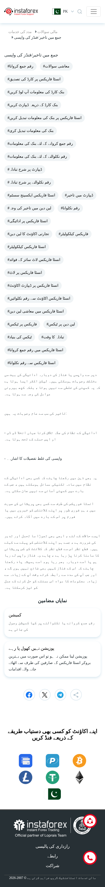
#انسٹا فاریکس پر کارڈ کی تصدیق (34, 79)
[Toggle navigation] (93, 11)
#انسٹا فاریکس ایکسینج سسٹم (31, 195)
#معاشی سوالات (56, 66)
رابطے (52, 856)
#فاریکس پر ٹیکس (22, 324)
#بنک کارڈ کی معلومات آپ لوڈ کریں (36, 92)
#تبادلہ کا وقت (52, 337)
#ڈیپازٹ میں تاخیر (79, 195)
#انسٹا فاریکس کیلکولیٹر (27, 247)
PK (65, 11)
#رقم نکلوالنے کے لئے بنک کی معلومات (37, 157)
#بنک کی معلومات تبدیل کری (31, 131)
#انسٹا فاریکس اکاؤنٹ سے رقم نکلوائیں (39, 298)
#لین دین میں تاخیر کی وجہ (29, 208)
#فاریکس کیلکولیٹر (73, 234)
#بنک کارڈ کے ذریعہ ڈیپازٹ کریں (33, 105)
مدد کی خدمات (20, 32)
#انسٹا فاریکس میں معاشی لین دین (36, 311)
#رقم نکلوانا (70, 208)
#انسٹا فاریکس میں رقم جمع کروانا (35, 350)
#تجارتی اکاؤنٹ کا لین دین (28, 234)
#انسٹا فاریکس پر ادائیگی (28, 221)
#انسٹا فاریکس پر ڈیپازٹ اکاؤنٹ (33, 285)
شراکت (52, 865)
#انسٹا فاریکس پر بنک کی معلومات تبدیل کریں (45, 118)
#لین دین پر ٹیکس (61, 324)
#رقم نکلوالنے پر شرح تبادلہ (29, 182)
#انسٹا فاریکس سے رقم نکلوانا (31, 363)
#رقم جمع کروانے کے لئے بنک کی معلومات (40, 144)
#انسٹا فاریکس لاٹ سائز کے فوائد (34, 260)
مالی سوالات (47, 32)
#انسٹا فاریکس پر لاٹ (25, 273)
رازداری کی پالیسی (53, 846)
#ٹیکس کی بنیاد (20, 337)
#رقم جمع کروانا (20, 66)
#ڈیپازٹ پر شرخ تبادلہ (25, 169)
